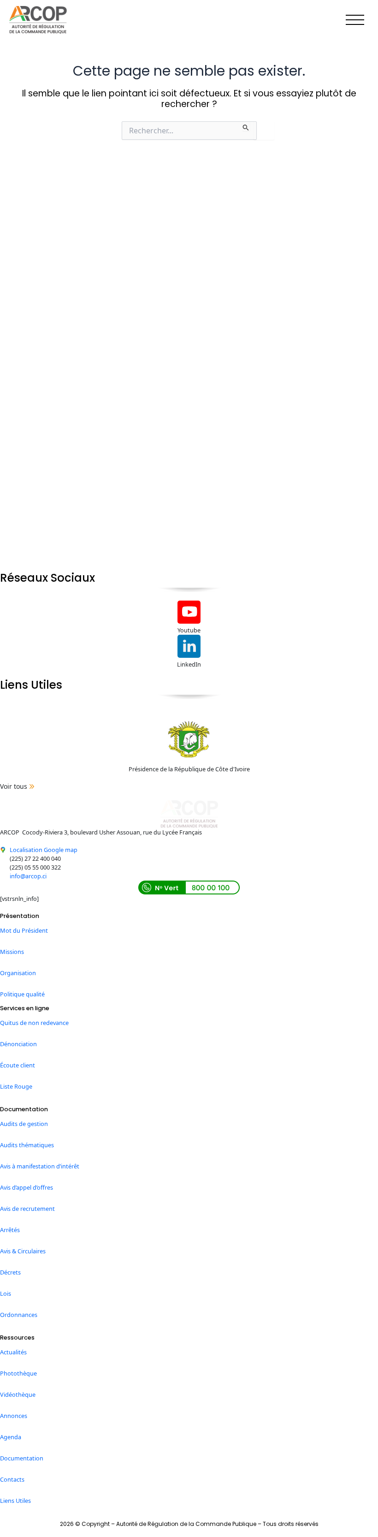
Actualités (13, 1352)
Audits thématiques (27, 1145)
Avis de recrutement (27, 1208)
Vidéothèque (17, 1394)
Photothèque (18, 1373)
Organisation (18, 973)
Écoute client (17, 1065)
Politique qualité (22, 994)
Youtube (189, 630)
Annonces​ (13, 1416)
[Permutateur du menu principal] (355, 20)
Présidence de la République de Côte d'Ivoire (189, 769)
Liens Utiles (15, 1500)
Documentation (21, 1458)
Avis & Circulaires (23, 1251)
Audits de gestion (24, 1124)
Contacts (12, 1479)
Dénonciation (18, 1044)
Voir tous (13, 786)
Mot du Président (24, 930)
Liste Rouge (16, 1086)
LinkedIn (189, 664)
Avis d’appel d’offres (26, 1187)
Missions (12, 951)
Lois (5, 1293)
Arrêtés (10, 1230)
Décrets (10, 1272)
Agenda (10, 1437)
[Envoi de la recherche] (245, 126)
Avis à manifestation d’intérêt (39, 1166)
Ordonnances (18, 1315)
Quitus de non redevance (34, 1023)
